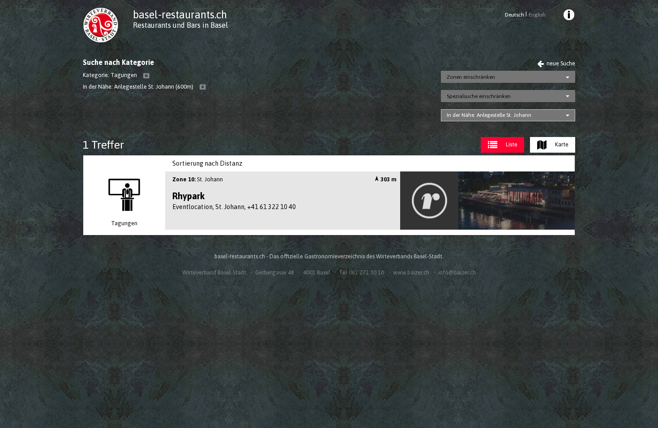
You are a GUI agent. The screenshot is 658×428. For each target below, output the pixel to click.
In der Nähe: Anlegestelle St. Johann (489, 115)
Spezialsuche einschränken (479, 96)
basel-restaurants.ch (180, 15)
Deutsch (514, 15)
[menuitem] (568, 16)
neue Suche (560, 63)
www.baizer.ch (411, 272)
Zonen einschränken (471, 77)
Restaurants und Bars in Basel (180, 25)
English (537, 15)
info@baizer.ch (457, 272)
